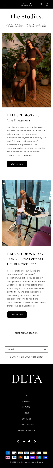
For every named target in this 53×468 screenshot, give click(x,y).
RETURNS (26, 407)
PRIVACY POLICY (26, 424)
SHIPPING (26, 401)
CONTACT (26, 419)
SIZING (26, 413)
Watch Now (17, 164)
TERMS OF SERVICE (26, 430)
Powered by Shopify (35, 462)
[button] (5, 4)
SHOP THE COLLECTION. (26, 333)
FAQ (26, 395)
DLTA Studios (22, 462)
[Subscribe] (45, 349)
